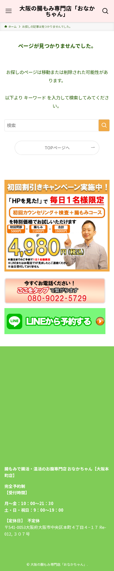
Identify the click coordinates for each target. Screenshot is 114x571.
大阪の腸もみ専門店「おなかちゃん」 (57, 11)
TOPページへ (57, 147)
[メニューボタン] (8, 11)
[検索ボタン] (105, 11)
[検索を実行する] (104, 125)
